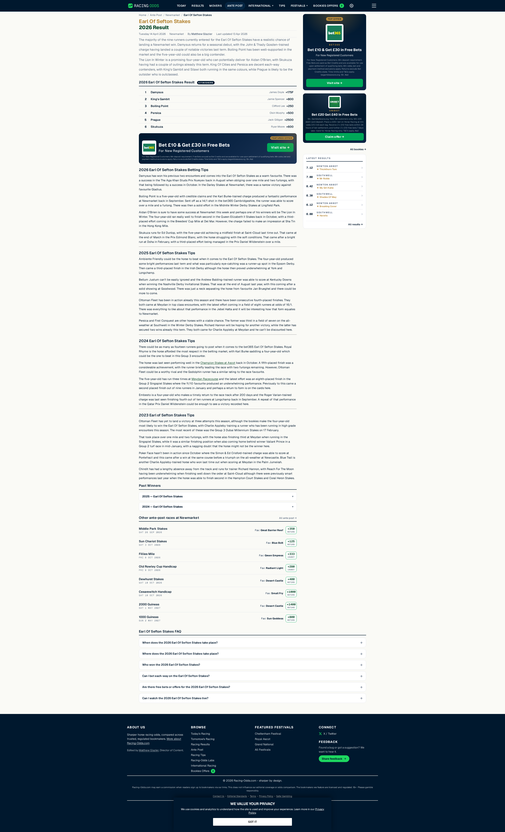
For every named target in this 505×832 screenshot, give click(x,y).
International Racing (203, 765)
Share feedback (332, 758)
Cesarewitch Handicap (155, 592)
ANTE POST (235, 5)
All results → (355, 224)
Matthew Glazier (201, 34)
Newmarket (173, 15)
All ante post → (288, 518)
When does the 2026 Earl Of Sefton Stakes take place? (180, 642)
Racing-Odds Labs (202, 760)
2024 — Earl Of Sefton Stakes (162, 506)
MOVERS (215, 5)
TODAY (181, 5)
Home (142, 15)
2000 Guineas (149, 604)
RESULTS (198, 5)
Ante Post (156, 15)
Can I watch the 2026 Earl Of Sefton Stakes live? (175, 698)
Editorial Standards (237, 796)
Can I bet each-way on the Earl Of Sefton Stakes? (175, 676)
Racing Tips (198, 755)
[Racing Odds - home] (143, 5)
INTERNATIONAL (261, 5)
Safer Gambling (284, 796)
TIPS (282, 5)
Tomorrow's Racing (202, 739)
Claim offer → (341, 137)
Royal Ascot (262, 739)
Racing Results (200, 744)
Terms (253, 796)
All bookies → (358, 149)
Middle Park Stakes (153, 528)
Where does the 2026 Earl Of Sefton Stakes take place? (180, 653)
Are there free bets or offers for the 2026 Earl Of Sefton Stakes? (186, 687)
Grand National (264, 744)
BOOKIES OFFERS (327, 5)
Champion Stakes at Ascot (217, 363)
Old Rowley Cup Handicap (158, 566)
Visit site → (282, 147)
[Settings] (351, 6)
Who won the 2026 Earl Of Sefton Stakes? (171, 664)
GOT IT (252, 821)
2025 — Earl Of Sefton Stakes (162, 496)
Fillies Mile (147, 554)
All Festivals (262, 749)
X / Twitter (330, 733)
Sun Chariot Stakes (153, 541)
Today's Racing (200, 733)
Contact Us (218, 796)
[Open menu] (374, 6)
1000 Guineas (148, 617)
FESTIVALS (299, 5)
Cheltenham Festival (268, 733)
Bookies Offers (200, 771)
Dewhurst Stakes (151, 579)
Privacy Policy (266, 796)
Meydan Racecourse (205, 379)
